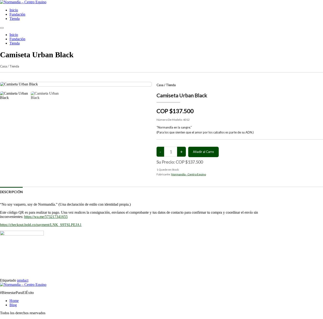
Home (14, 301)
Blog (13, 305)
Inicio (13, 10)
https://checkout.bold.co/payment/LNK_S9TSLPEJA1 (41, 225)
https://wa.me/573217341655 (46, 217)
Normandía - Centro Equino (188, 174)
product (22, 280)
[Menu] (2, 28)
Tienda (14, 19)
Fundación (17, 14)
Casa (3, 66)
